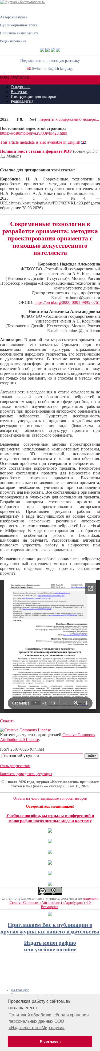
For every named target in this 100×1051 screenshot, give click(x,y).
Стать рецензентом (15, 766)
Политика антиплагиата (19, 33)
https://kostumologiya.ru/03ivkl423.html (33, 133)
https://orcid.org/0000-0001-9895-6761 (67, 302)
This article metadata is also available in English (40, 142)
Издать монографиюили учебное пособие (50, 946)
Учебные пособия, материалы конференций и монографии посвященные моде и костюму (50, 818)
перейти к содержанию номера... (69, 119)
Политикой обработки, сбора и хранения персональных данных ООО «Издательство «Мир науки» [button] (49, 1021)
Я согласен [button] (50, 1041)
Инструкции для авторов (33, 96)
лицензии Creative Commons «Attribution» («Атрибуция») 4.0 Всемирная (54, 902)
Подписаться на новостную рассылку (50, 61)
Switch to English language (52, 69)
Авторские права (13, 17)
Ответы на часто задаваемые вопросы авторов (50, 798)
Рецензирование (13, 41)
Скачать (7, 721)
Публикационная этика (18, 25)
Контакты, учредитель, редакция (26, 774)
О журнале (20, 86)
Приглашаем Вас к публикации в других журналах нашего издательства (50, 928)
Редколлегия (22, 101)
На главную (20, 990)
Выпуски (19, 91)
